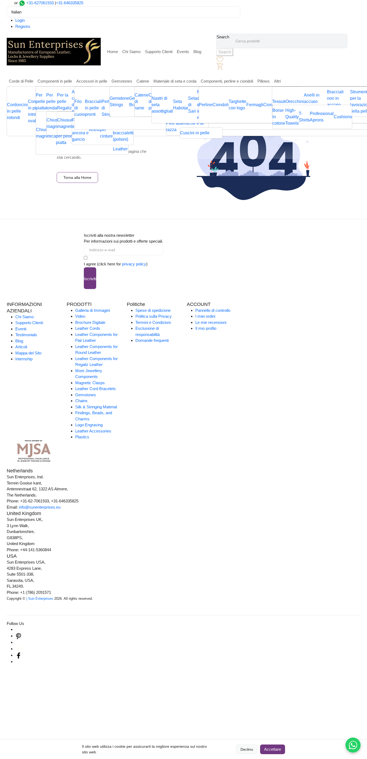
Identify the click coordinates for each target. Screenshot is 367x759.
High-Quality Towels (292, 116)
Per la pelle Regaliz (64, 101)
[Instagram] (18, 629)
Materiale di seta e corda (174, 81)
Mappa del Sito (28, 353)
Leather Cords (87, 328)
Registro (22, 26)
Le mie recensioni (210, 322)
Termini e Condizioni (153, 322)
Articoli (21, 347)
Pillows (263, 81)
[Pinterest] (18, 636)
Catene (142, 81)
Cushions (343, 116)
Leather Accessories (93, 431)
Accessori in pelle (91, 81)
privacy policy (134, 264)
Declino (246, 749)
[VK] (18, 661)
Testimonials (26, 334)
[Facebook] (18, 655)
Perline (206, 104)
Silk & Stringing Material (96, 407)
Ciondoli (221, 104)
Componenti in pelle (55, 81)
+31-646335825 (69, 3)
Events (183, 51)
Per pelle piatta (41, 101)
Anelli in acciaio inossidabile (315, 101)
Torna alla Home (77, 177)
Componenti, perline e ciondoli (227, 81)
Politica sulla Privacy (153, 316)
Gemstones (121, 81)
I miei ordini (205, 316)
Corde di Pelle (21, 81)
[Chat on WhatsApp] (353, 745)
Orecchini (295, 101)
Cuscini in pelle (195, 133)
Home (112, 51)
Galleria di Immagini (92, 310)
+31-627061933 (40, 3)
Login (20, 20)
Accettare (272, 749)
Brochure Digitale (90, 322)
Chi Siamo (131, 51)
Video (80, 316)
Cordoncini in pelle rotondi (17, 111)
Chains (81, 400)
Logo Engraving (89, 425)
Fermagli (254, 104)
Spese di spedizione (153, 310)
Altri (277, 81)
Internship (24, 359)
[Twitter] (18, 648)
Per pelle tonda (51, 101)
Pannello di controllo (212, 310)
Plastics (82, 437)
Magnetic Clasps (90, 382)
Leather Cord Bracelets (95, 388)
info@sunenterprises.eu (39, 507)
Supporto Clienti (158, 51)
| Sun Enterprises (39, 599)
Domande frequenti (152, 340)
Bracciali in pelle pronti (93, 108)
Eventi (20, 329)
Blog (197, 51)
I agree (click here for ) (115, 264)
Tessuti (279, 101)
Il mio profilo (205, 328)
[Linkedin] (18, 642)
